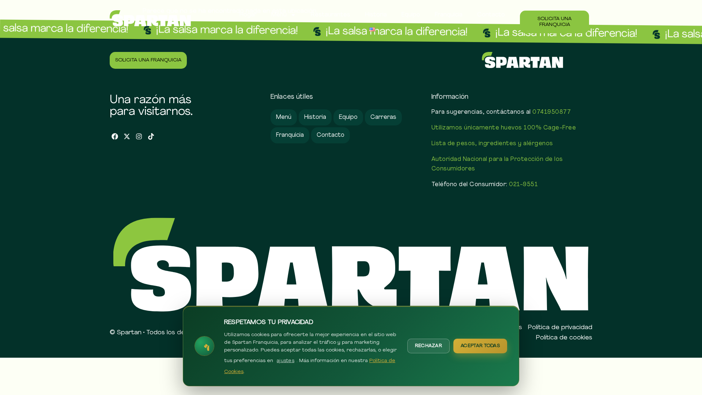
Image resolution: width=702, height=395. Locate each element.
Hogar (248, 15)
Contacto (491, 15)
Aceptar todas (480, 345)
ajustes (285, 360)
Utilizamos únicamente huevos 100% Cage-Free (503, 128)
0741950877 (551, 112)
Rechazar (428, 345)
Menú (279, 15)
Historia (376, 15)
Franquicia (449, 15)
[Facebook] (115, 136)
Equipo (410, 15)
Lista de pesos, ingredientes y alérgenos (492, 144)
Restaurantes (330, 15)
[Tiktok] (151, 136)
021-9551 (523, 185)
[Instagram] (139, 136)
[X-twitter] (127, 136)
